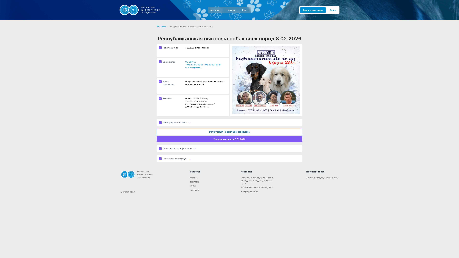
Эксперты (167, 98)
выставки (194, 182)
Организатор (169, 62)
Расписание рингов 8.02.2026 (229, 139)
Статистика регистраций (175, 158)
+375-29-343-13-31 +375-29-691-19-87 (203, 65)
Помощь (231, 10)
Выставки (215, 10)
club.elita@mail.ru (193, 67)
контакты (194, 190)
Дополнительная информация (177, 148)
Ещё (244, 10)
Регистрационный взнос (175, 122)
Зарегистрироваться (313, 10)
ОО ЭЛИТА (190, 62)
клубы (193, 186)
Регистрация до (170, 48)
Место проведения (168, 83)
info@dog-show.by (249, 191)
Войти (333, 10)
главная (193, 178)
